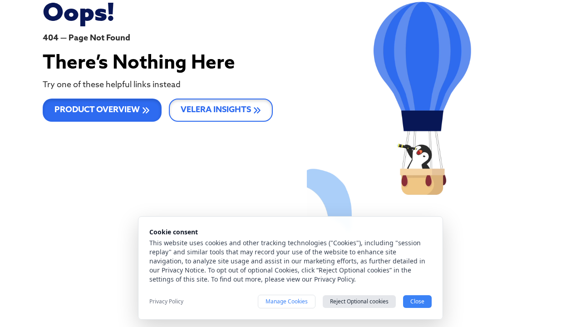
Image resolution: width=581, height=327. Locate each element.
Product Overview (97, 110)
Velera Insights (216, 110)
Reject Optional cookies (359, 301)
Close (417, 301)
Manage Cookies (287, 301)
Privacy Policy (166, 301)
